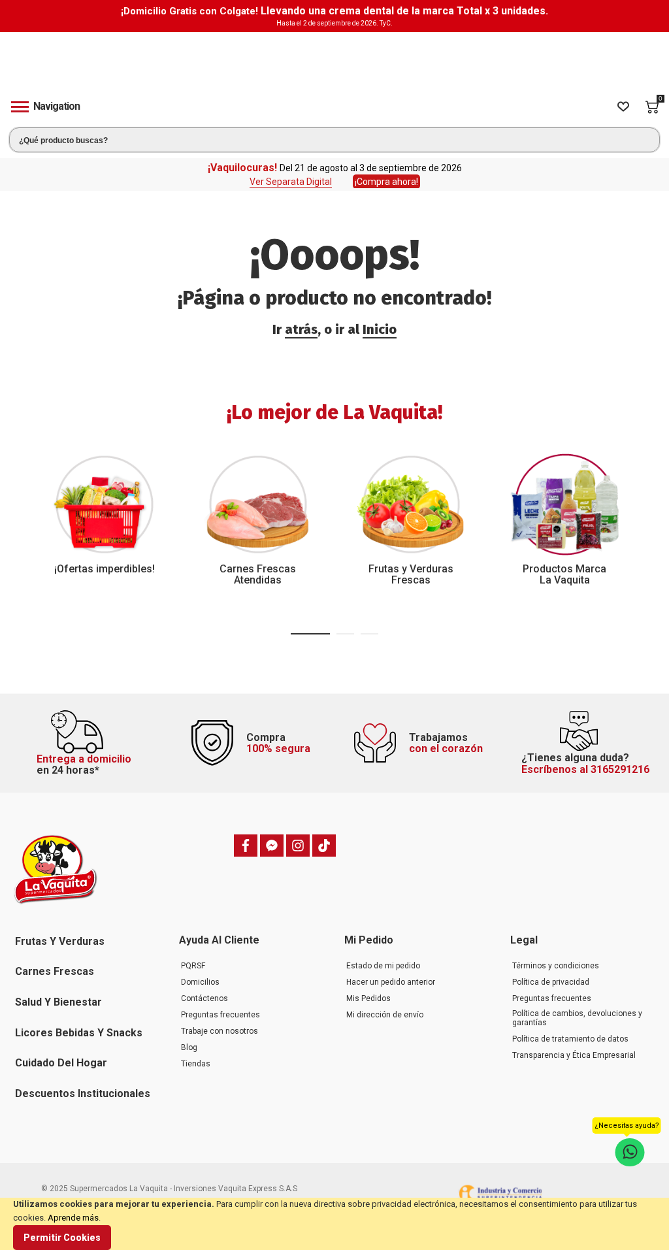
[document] (334, 1224)
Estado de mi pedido (383, 965)
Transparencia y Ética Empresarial (574, 1055)
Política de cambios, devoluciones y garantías (577, 1018)
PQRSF (193, 965)
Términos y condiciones (555, 965)
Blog (189, 1047)
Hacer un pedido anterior (390, 982)
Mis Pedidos (368, 998)
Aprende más (73, 1218)
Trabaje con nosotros (219, 1031)
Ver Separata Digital (291, 181)
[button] (310, 634)
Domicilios (200, 982)
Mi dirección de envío (384, 1014)
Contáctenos (204, 998)
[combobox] (334, 139)
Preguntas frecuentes (220, 1014)
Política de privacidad (550, 982)
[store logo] (334, 60)
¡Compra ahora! (386, 181)
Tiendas (195, 1063)
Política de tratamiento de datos (570, 1039)
